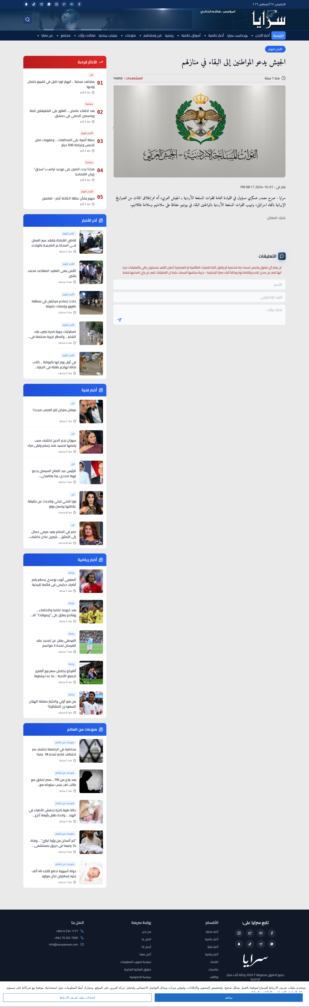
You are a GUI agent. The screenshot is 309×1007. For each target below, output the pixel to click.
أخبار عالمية (215, 35)
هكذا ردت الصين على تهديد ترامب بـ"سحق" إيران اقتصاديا (64, 171)
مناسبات (213, 969)
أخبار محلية (212, 932)
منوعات (130, 35)
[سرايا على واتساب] (49, 4)
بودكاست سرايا (237, 35)
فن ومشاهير (152, 35)
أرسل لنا (146, 947)
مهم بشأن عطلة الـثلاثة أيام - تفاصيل (68, 198)
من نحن (146, 932)
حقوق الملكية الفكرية (137, 969)
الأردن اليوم (275, 49)
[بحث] (27, 19)
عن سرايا (47, 35)
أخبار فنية (212, 947)
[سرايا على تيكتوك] (34, 4)
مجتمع (65, 35)
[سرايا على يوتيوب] (72, 4)
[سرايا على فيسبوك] (79, 4)
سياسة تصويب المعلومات (135, 962)
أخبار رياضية (211, 954)
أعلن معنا (145, 954)
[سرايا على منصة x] (64, 4)
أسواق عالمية (191, 35)
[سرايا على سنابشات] (26, 4)
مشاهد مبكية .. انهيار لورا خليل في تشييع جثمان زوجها (61, 84)
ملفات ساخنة (108, 35)
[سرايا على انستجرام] (56, 4)
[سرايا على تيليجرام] (41, 4)
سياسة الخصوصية (140, 977)
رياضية (169, 35)
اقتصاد (214, 962)
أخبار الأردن (262, 35)
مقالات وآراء (86, 35)
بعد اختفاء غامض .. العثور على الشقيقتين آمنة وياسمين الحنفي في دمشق (62, 113)
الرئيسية (278, 35)
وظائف (214, 977)
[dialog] (154, 994)
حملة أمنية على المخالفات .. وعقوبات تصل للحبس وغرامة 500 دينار (65, 142)
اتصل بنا (146, 939)
